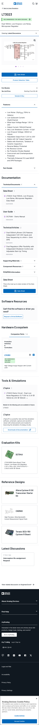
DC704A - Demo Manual (15, 217)
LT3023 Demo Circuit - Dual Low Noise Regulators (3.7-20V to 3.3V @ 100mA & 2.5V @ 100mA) (20, 395)
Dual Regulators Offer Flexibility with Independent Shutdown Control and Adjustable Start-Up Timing (20, 248)
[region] (19, 710)
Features (6, 105)
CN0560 (19, 511)
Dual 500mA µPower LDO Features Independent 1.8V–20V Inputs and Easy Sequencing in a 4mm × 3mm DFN (19, 236)
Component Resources (13, 266)
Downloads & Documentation (18, 430)
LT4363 (7, 355)
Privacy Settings (7, 690)
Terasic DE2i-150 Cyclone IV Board (23, 533)
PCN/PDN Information (11, 272)
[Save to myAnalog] (30, 355)
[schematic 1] (19, 51)
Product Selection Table (21, 80)
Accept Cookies (19, 721)
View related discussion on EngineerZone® (16, 584)
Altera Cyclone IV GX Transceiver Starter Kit (24, 493)
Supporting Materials (12, 261)
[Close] (36, 698)
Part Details (7, 168)
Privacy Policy (6, 682)
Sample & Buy (19, 96)
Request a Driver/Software (13, 316)
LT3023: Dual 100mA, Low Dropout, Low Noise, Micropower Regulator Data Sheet (20, 198)
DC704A (19, 454)
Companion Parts (18, 334)
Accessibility (6, 674)
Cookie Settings (19, 715)
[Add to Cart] (34, 355)
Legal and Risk (6, 666)
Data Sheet (21, 74)
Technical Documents (12, 184)
